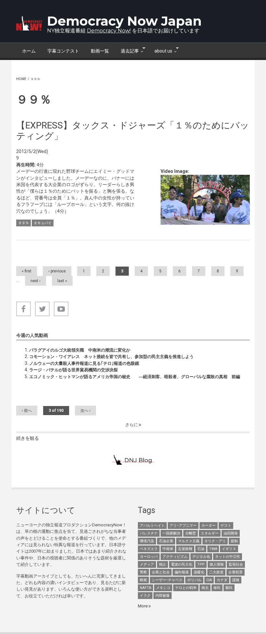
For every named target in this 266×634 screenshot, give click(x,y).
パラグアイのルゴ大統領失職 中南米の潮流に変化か (79, 350)
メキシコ (163, 588)
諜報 (235, 580)
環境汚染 (147, 541)
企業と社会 (161, 572)
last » (62, 281)
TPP (201, 564)
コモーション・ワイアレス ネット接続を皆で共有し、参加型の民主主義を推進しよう (111, 356)
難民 (229, 588)
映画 (143, 580)
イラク (145, 595)
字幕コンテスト (63, 51)
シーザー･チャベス (167, 580)
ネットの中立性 (227, 557)
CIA (209, 580)
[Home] (29, 23)
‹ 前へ (27, 410)
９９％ (23, 223)
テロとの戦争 (186, 588)
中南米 (168, 549)
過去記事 (127, 50)
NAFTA (145, 588)
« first (26, 271)
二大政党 (216, 572)
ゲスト (226, 525)
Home (21, 79)
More (143, 606)
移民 (217, 588)
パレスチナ (149, 533)
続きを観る (27, 438)
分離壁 (190, 533)
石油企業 (166, 541)
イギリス (229, 549)
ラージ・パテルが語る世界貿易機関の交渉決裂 (73, 369)
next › (35, 281)
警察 (143, 572)
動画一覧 (100, 51)
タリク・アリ (215, 541)
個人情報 (217, 564)
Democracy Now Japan (124, 21)
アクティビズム (175, 557)
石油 (200, 549)
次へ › (85, 410)
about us (160, 50)
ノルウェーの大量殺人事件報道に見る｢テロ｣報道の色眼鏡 (84, 363)
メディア (147, 564)
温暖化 (199, 572)
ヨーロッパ (149, 557)
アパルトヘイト (152, 525)
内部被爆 (162, 595)
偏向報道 (182, 572)
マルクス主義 (189, 541)
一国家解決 (171, 533)
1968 (213, 549)
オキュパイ (43, 223)
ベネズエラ (149, 549)
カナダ (222, 580)
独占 (162, 564)
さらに (132, 424)
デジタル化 (201, 557)
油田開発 (231, 533)
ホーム (29, 51)
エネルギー (210, 533)
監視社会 (236, 564)
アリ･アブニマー (183, 525)
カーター (208, 525)
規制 (234, 541)
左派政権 (185, 549)
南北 (205, 588)
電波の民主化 (181, 564)
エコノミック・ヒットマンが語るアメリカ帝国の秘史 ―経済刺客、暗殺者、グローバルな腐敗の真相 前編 (134, 376)
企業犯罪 (235, 572)
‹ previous (57, 271)
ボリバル (194, 580)
